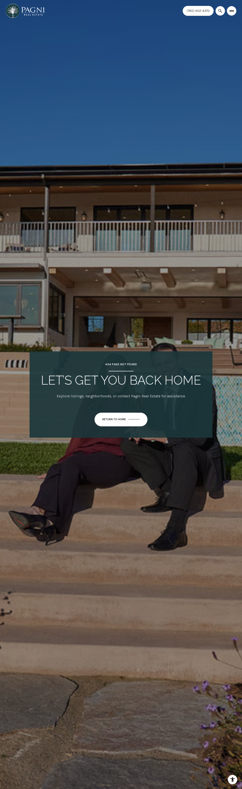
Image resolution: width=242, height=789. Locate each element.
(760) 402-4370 (198, 11)
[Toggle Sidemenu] (231, 11)
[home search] (220, 11)
